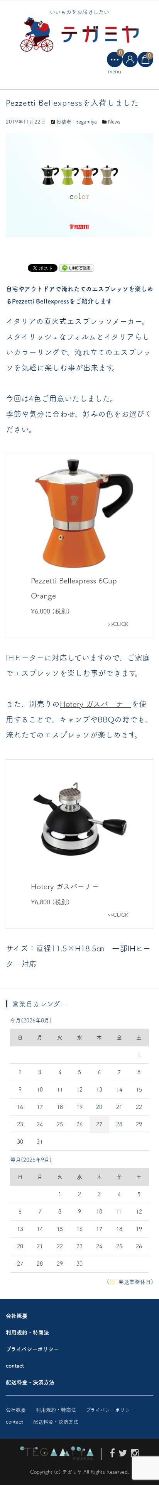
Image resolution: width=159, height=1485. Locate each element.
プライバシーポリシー (32, 1349)
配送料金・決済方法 (30, 1382)
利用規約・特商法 (27, 1332)
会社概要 (16, 1316)
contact (15, 1365)
